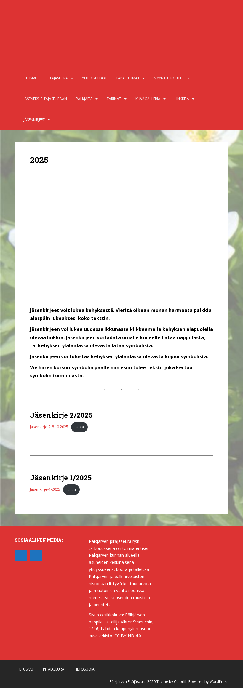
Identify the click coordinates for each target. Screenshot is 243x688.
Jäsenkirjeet (34, 119)
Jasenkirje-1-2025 (45, 489)
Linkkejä (182, 98)
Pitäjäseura (57, 78)
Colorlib (181, 681)
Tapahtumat (128, 78)
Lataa (79, 426)
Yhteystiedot (94, 78)
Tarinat (114, 98)
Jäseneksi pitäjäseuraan (45, 98)
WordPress (219, 681)
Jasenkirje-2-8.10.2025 (49, 426)
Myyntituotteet (169, 78)
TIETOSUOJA (84, 669)
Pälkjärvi (84, 98)
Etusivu (31, 78)
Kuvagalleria (147, 98)
